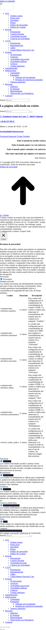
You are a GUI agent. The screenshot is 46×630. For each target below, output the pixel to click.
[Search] (31, 536)
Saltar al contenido (7, 1)
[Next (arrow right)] (4, 629)
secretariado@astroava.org (11, 131)
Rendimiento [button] (5, 473)
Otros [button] (2, 519)
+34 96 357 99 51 (7, 121)
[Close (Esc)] (1, 627)
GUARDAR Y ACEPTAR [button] (11, 531)
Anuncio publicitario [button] (8, 503)
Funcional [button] (4, 459)
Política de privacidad (8, 167)
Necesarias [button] (4, 277)
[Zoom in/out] (9, 627)
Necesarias (7, 279)
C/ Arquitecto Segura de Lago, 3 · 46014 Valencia (21, 116)
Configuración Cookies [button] (9, 231)
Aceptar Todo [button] (25, 231)
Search (2, 100)
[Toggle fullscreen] (6, 627)
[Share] (4, 627)
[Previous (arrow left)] (1, 629)
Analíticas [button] (4, 487)
